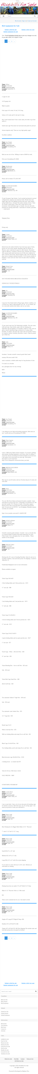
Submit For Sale (4, 1011)
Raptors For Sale (5, 1044)
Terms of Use (30, 1059)
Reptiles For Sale (5, 1050)
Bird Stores (3, 1027)
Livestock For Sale (5, 1051)
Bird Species (4, 1023)
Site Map (16, 1059)
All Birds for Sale (19, 1061)
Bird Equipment (4, 1003)
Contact (22, 1059)
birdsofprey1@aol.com (15, 35)
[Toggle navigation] (3, 16)
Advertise (3, 1030)
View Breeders (4, 1025)
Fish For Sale (4, 1048)
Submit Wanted (4, 1013)
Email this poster (10, 87)
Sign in (24, 21)
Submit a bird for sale (11, 29)
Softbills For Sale (5, 1039)
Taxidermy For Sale (5, 1053)
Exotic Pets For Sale (5, 1046)
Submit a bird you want (27, 29)
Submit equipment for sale (10, 31)
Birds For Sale (4, 999)
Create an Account (32, 21)
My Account (18, 21)
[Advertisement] (19, 63)
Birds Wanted (4, 1001)
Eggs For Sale (4, 1041)
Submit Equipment (5, 1015)
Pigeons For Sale (4, 1042)
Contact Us (3, 1029)
